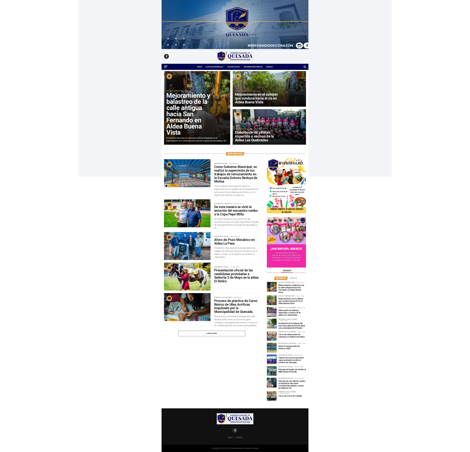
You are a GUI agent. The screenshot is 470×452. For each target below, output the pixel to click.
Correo (239, 438)
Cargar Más (211, 333)
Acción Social (233, 67)
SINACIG (269, 67)
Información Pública (253, 67)
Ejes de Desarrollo (214, 67)
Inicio (199, 67)
